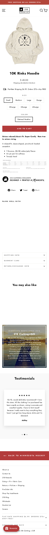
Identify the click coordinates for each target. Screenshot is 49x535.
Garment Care (12, 261)
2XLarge (12, 107)
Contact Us (6, 473)
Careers (5, 509)
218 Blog (5, 497)
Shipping (16, 83)
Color (24, 115)
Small (8, 100)
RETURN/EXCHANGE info (16, 266)
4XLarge (35, 107)
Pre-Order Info (7, 489)
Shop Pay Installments (10, 493)
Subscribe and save (13, 525)
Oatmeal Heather (24, 119)
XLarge (39, 100)
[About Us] (24, 180)
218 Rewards (7, 477)
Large (29, 100)
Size (24, 95)
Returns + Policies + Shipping (13, 485)
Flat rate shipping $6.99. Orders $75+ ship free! (23, 518)
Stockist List (6, 505)
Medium (19, 100)
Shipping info (12, 255)
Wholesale (6, 501)
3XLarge (24, 107)
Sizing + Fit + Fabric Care (12, 481)
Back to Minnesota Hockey (26, 455)
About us (5, 469)
